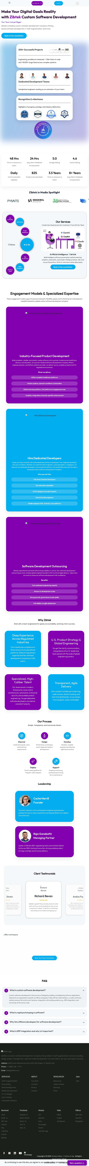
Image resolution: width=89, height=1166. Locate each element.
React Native (25, 1118)
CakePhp (4, 1131)
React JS (23, 1121)
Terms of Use (69, 1156)
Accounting (6, 1084)
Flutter (40, 1128)
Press (55, 1091)
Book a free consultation (14, 36)
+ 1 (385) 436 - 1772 (14, 1067)
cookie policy (49, 1162)
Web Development (9, 1087)
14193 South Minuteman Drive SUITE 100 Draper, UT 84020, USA (31, 1063)
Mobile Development (9, 1091)
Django (4, 1138)
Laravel (4, 1124)
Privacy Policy (57, 1156)
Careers (34, 1091)
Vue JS (22, 1124)
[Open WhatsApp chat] (28, 1154)
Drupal (59, 1118)
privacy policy (65, 1162)
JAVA (3, 1115)
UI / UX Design (7, 1094)
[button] (76, 1163)
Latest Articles (59, 1084)
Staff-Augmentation (9, 1081)
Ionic (40, 1121)
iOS (39, 1115)
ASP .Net (4, 1121)
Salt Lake (78, 1115)
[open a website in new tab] (4, 1153)
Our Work (34, 1081)
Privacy (34, 1087)
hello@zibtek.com (12, 1070)
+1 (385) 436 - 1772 (38, 3)
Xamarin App (43, 1131)
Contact (59, 3)
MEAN (59, 1115)
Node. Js (4, 1118)
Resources (57, 1081)
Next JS (22, 1128)
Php (2, 1128)
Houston (78, 1118)
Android (41, 1118)
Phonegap (42, 1124)
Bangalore (79, 1121)
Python (4, 1134)
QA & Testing (7, 1097)
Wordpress (61, 1121)
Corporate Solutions (9, 1101)
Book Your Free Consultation (44, 958)
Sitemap (57, 1087)
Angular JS (24, 1115)
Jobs (77, 1081)
